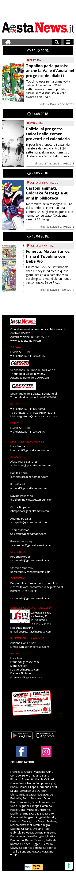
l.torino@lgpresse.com (24, 662)
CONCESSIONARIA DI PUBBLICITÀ (30, 608)
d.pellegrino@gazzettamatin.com (31, 499)
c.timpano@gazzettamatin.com (30, 511)
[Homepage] (8, 42)
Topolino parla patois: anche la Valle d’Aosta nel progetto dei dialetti (50, 70)
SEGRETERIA (18, 552)
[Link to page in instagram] (46, 754)
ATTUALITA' (36, 123)
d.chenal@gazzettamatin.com (29, 477)
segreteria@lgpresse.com (35, 631)
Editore (15, 347)
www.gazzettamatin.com (26, 340)
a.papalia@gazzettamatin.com (29, 522)
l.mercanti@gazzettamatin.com (30, 450)
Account (15, 653)
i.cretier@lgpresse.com (24, 669)
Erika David (50, 104)
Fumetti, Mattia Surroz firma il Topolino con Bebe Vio (48, 256)
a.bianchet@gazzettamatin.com (30, 465)
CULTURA (35, 60)
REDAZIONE (17, 404)
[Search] (56, 42)
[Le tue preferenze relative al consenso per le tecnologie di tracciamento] (69, 866)
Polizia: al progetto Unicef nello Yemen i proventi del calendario (48, 133)
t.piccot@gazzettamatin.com (28, 534)
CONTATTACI (18, 578)
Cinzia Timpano (48, 163)
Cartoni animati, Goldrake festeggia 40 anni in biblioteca (47, 193)
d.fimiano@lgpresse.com (26, 677)
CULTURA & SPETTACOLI (44, 183)
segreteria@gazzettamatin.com (37, 416)
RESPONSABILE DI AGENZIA (27, 638)
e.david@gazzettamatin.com (28, 488)
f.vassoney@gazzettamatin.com (31, 545)
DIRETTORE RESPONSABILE (27, 441)
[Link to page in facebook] (21, 751)
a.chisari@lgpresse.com (34, 647)
